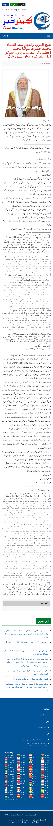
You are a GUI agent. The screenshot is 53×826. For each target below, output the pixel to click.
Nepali (5, 4)
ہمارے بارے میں (23, 820)
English (13, 4)
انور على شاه (41, 727)
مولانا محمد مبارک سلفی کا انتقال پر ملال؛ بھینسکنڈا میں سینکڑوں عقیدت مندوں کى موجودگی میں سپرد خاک (27, 687)
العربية (22, 4)
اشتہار (24, 822)
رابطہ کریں (35, 822)
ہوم (11, 820)
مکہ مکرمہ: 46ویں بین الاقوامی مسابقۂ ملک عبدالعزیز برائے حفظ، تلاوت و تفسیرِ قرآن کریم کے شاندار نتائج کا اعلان (26, 633)
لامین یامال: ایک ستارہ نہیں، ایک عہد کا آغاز (30, 679)
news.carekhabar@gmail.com (36, 743)
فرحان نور (42, 715)
